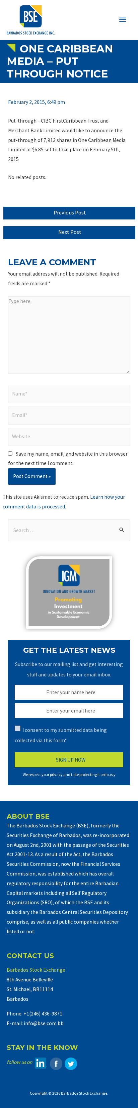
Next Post (69, 231)
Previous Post (70, 212)
